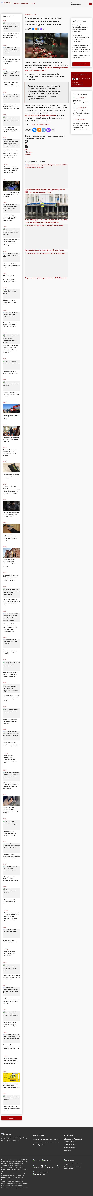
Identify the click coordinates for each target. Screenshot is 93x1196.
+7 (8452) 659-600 (70, 1145)
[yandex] (40, 1172)
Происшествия (44, 1139)
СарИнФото (41, 1145)
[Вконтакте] (42, 1167)
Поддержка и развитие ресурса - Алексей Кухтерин (72, 1167)
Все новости (8, 16)
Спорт (34, 1145)
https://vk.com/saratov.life (41, 124)
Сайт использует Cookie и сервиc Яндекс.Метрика (14, 1187)
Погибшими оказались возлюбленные (40, 115)
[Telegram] (38, 29)
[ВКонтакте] (33, 29)
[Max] (73, 79)
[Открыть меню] (90, 4)
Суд (39, 14)
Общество (36, 1139)
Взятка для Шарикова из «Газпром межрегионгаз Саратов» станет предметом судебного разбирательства (81, 48)
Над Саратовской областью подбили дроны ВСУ (81, 56)
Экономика (36, 1142)
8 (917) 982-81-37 (84, 79)
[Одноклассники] (36, 29)
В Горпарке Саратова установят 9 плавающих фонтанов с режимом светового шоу (80, 28)
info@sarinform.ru (77, 84)
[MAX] (41, 29)
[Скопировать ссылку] (43, 29)
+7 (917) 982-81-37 (70, 1142)
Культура (57, 1142)
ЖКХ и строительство (47, 1142)
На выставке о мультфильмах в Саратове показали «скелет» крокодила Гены (80, 38)
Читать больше (81, 64)
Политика (56, 1139)
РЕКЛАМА (67, 1150)
